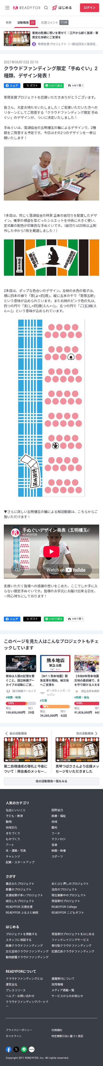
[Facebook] (8, 1049)
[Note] (31, 1049)
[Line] (24, 1049)
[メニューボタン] (7, 8)
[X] (16, 1049)
